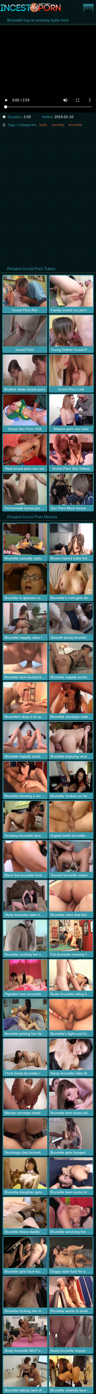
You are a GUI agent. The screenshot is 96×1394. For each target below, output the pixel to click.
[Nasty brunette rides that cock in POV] (71, 1054)
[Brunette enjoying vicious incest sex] (71, 737)
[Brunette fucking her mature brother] (25, 1292)
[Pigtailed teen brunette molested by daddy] (25, 975)
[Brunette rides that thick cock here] (71, 895)
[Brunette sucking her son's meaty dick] (25, 935)
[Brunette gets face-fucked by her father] (25, 1252)
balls (43, 125)
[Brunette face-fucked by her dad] (25, 658)
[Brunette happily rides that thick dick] (25, 618)
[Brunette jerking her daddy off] (25, 1014)
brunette (75, 125)
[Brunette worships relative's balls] (71, 697)
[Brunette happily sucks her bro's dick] (71, 658)
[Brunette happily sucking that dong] (25, 737)
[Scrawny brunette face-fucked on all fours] (25, 816)
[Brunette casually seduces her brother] (25, 539)
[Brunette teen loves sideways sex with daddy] (71, 1094)
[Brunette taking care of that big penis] (25, 1371)
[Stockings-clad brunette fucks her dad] (25, 1133)
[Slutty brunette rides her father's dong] (25, 895)
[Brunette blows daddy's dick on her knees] (25, 1212)
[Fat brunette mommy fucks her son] (71, 935)
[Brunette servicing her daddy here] (71, 1212)
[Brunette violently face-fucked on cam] (71, 1371)
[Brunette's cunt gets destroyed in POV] (71, 579)
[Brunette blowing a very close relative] (25, 777)
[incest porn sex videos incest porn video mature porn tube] (88, 8)
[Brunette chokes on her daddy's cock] (71, 777)
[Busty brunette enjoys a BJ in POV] (71, 1331)
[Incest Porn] (30, 7)
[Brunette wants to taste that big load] (71, 1292)
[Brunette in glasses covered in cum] (25, 579)
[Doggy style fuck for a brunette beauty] (71, 1252)
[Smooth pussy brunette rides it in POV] (71, 618)
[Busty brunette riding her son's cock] (71, 975)
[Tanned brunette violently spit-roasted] (71, 856)
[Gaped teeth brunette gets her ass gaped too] (71, 816)
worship (57, 125)
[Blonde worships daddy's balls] (25, 1094)
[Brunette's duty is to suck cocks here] (25, 697)
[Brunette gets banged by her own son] (71, 1133)
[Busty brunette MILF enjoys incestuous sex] (25, 1331)
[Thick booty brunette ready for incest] (25, 1054)
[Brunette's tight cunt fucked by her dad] (71, 1014)
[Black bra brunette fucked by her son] (25, 856)
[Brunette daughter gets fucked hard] (25, 1173)
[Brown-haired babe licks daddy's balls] (71, 539)
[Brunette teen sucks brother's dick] (71, 1173)
